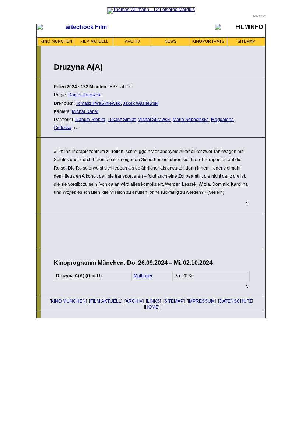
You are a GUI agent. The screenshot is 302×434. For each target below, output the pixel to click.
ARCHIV (132, 41)
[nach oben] (247, 203)
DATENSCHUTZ (235, 301)
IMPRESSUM (201, 301)
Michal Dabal (85, 111)
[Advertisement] (140, 231)
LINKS (153, 301)
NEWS (170, 41)
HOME (151, 307)
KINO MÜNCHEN (56, 41)
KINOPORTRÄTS (208, 41)
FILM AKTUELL (94, 41)
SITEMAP (246, 41)
